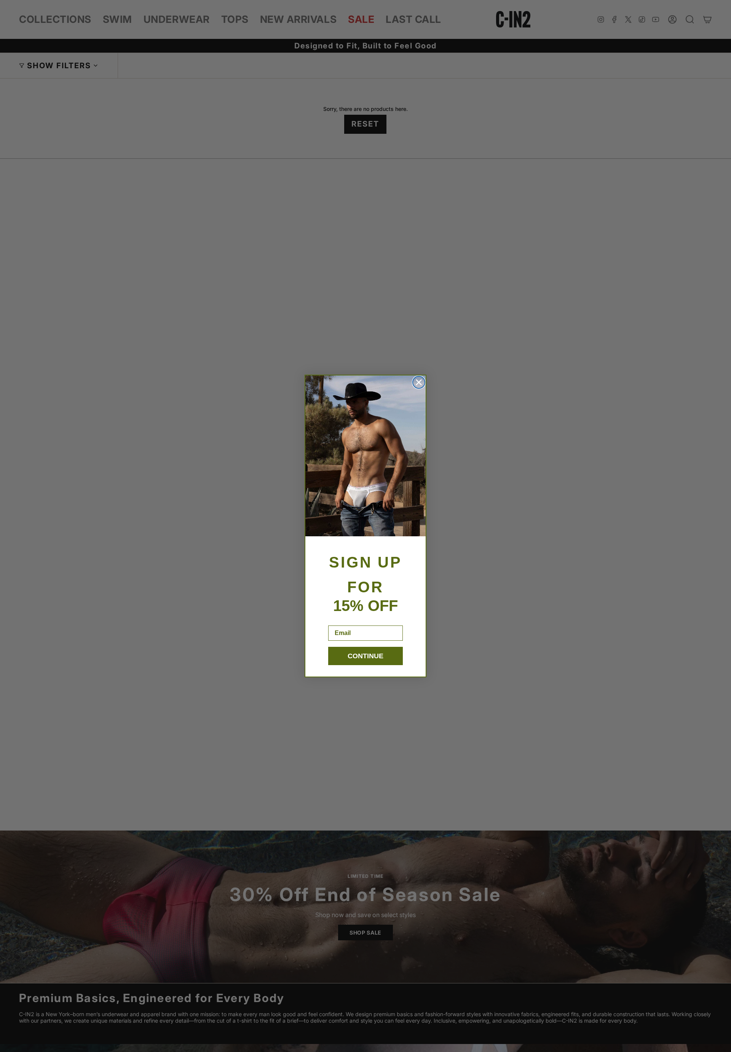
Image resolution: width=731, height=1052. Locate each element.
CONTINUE (365, 656)
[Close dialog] (419, 382)
